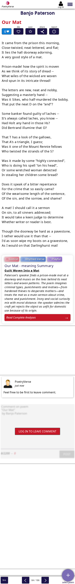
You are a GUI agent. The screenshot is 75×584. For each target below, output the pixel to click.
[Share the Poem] (42, 31)
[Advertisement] (37, 350)
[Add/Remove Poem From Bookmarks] (30, 31)
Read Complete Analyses (21, 317)
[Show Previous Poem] (25, 580)
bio (4, 580)
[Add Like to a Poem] (18, 31)
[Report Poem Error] (54, 31)
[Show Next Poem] (45, 580)
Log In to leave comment (37, 431)
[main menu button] (70, 4)
